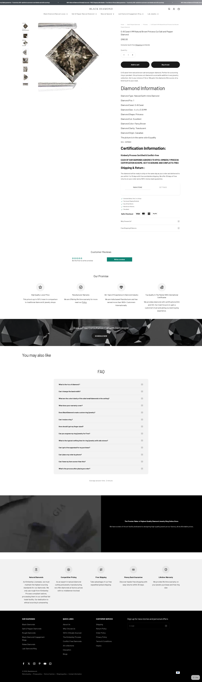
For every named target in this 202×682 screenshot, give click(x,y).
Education (67, 650)
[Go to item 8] (25, 85)
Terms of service (49, 674)
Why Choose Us (69, 628)
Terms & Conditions (104, 641)
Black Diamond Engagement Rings (33, 638)
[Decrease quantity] (124, 54)
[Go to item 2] (25, 35)
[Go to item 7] (25, 77)
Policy (84, 302)
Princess (145, 24)
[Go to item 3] (25, 43)
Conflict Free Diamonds (72, 641)
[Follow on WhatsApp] (50, 663)
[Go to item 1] (25, 26)
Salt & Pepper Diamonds (133, 24)
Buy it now (165, 65)
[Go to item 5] (25, 60)
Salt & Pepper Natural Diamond (83, 14)
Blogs (65, 654)
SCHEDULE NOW (101, 336)
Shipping (138, 45)
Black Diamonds (28, 624)
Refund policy (26, 674)
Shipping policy (61, 674)
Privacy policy (37, 674)
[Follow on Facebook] (23, 663)
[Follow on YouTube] (45, 663)
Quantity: (124, 50)
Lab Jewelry (152, 14)
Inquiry (98, 645)
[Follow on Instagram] (34, 663)
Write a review (119, 259)
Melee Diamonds (28, 644)
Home (122, 24)
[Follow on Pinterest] (39, 663)
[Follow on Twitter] (28, 663)
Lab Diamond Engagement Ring (129, 14)
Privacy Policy (101, 637)
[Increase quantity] (133, 54)
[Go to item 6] (25, 68)
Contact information (75, 674)
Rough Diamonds (29, 633)
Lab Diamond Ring (29, 648)
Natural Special (106, 14)
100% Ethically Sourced (72, 633)
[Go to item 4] (25, 52)
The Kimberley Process (72, 637)
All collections (68, 645)
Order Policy (101, 633)
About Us (66, 624)
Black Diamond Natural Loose (54, 14)
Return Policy (101, 628)
